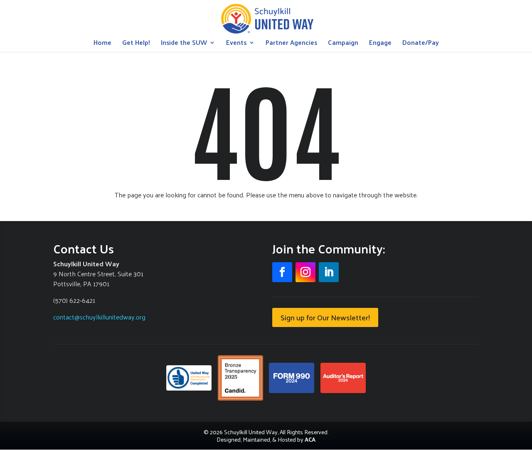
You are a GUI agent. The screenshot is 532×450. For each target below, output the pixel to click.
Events (236, 43)
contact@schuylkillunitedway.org (99, 317)
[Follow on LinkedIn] (329, 272)
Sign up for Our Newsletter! (325, 317)
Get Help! (136, 43)
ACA (310, 439)
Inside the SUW (184, 43)
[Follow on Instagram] (305, 272)
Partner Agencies (291, 43)
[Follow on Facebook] (282, 272)
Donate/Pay (420, 43)
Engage (380, 43)
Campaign (343, 43)
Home (102, 43)
